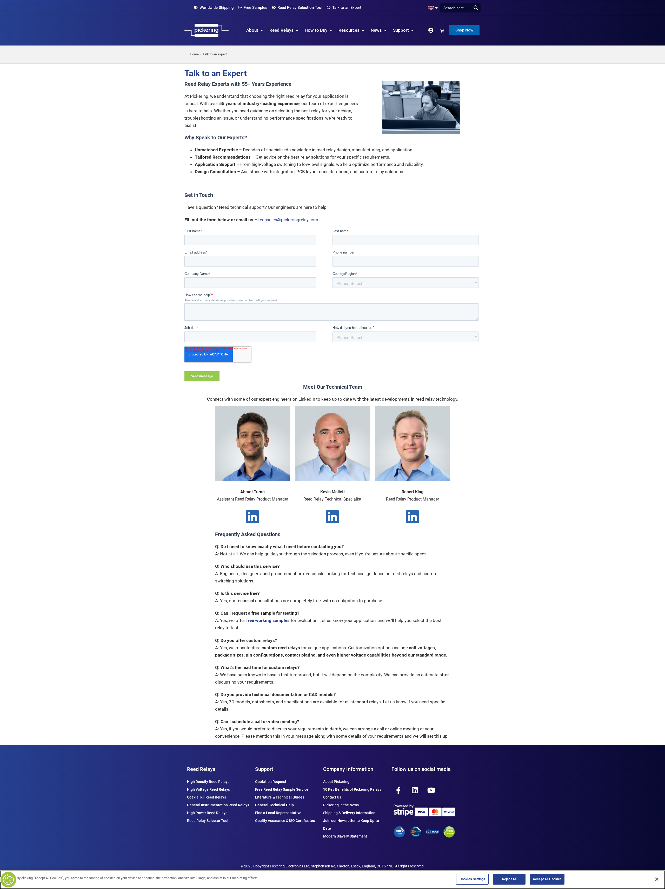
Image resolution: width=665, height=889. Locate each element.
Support (264, 769)
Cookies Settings (472, 879)
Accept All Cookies (547, 879)
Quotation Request (270, 782)
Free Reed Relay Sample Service (281, 789)
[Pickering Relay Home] (206, 30)
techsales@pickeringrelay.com (288, 219)
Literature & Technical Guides (279, 797)
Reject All (509, 879)
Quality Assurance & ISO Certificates (285, 821)
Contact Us (332, 797)
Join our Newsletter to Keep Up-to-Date (351, 824)
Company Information (348, 769)
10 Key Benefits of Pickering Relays (352, 789)
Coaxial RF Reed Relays (206, 797)
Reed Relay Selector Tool (207, 821)
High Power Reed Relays (207, 813)
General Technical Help (274, 805)
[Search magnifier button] (475, 7)
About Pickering (336, 782)
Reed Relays (201, 769)
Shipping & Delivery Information (349, 813)
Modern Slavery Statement (345, 836)
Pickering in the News (341, 805)
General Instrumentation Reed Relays (218, 805)
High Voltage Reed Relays (208, 789)
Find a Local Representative (278, 813)
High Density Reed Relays (208, 782)
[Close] (656, 879)
